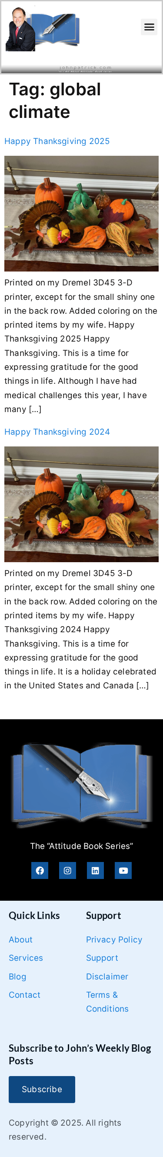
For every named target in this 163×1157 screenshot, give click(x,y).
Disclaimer (107, 977)
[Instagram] (67, 870)
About (21, 940)
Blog (18, 977)
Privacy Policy (114, 940)
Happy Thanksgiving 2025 (57, 141)
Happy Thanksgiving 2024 (57, 432)
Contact (24, 995)
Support (102, 958)
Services (26, 958)
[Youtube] (123, 870)
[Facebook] (39, 870)
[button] (149, 27)
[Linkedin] (95, 870)
